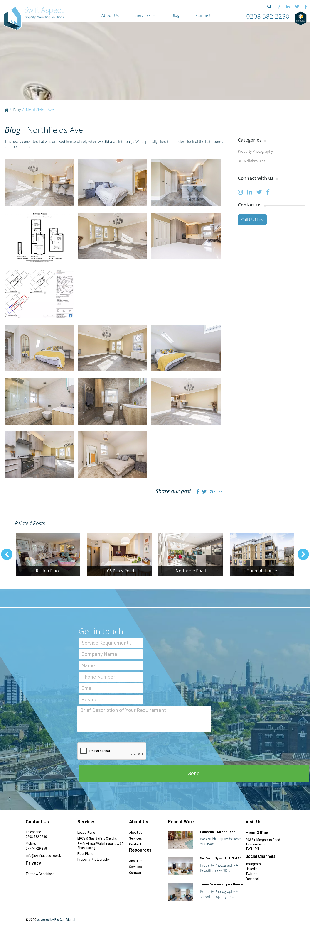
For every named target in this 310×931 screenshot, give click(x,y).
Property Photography (255, 151)
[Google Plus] (212, 492)
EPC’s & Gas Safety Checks (97, 838)
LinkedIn (251, 869)
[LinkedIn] (288, 7)
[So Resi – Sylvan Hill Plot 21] (180, 866)
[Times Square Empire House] (180, 892)
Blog (175, 15)
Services (142, 15)
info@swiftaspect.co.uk (43, 856)
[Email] (221, 492)
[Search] (269, 7)
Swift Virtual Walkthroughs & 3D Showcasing (100, 846)
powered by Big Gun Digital (56, 919)
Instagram (253, 864)
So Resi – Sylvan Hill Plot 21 (220, 858)
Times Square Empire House (221, 884)
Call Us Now (252, 219)
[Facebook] (306, 7)
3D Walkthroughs (251, 161)
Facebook (253, 879)
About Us (110, 15)
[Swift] (33, 18)
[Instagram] (278, 7)
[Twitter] (297, 7)
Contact (203, 15)
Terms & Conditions (40, 874)
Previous (6, 554)
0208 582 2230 (267, 16)
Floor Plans (85, 853)
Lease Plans (86, 832)
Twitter (251, 874)
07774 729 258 (36, 848)
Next (303, 554)
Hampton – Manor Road (218, 832)
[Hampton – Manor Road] (180, 840)
